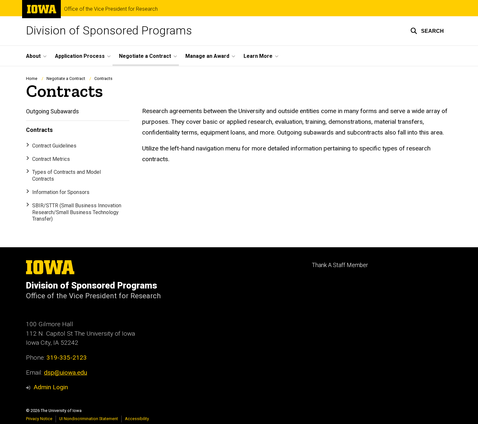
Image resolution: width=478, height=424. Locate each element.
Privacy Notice (39, 418)
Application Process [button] (80, 56)
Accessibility (137, 418)
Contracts (39, 130)
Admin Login (50, 387)
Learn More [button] (258, 56)
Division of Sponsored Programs (109, 30)
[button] (427, 30)
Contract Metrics (51, 159)
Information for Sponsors (60, 192)
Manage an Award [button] (207, 56)
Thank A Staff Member (340, 265)
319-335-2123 (66, 357)
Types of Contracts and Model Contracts (66, 175)
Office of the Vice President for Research (111, 9)
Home (31, 78)
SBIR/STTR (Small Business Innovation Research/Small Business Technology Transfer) (76, 212)
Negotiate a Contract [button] (145, 56)
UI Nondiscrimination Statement (88, 418)
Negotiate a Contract (65, 78)
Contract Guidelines (54, 146)
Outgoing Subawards (52, 111)
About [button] (33, 56)
